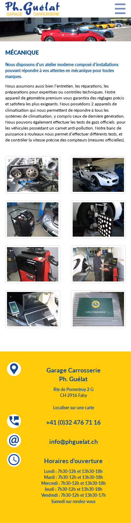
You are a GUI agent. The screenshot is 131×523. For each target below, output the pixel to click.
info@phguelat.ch (73, 441)
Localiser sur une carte (73, 408)
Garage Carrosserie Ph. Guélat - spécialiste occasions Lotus (32, 9)
